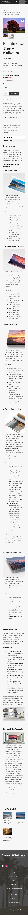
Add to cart (14, 93)
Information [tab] (8, 137)
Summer (22, 129)
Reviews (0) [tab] (8, 140)
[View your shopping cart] (16, 2)
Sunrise (8, 130)
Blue (10, 125)
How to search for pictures (14, 888)
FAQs (14, 881)
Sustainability (14, 884)
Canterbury (14, 125)
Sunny (4, 130)
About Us (14, 873)
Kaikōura (5, 127)
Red (16, 129)
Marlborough (17, 127)
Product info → (7, 71)
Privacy (14, 898)
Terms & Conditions (14, 902)
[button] (22, 21)
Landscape (10, 127)
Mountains (5, 129)
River (18, 129)
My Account (14, 894)
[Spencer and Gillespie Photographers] (5, 2)
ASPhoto (7, 132)
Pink (10, 129)
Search (21, 1)
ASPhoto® (14, 910)
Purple (12, 129)
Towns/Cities (14, 130)
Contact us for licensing (10, 117)
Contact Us (14, 877)
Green (18, 125)
